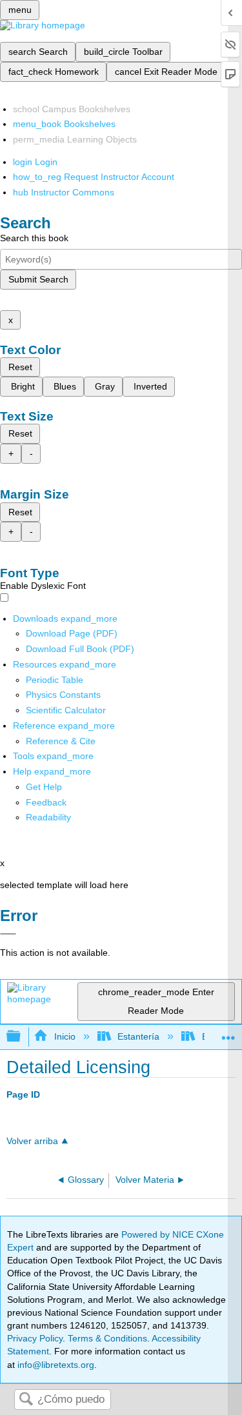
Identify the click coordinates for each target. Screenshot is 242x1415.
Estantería (138, 1036)
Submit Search (38, 279)
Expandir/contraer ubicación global (228, 1033)
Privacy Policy (35, 1338)
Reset (20, 367)
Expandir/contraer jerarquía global (22, 1037)
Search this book (34, 238)
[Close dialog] (8, 934)
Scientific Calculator (66, 710)
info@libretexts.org (54, 1365)
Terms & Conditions (107, 1338)
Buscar (25, 1400)
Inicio (64, 1036)
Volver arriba (32, 1141)
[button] (46, 802)
